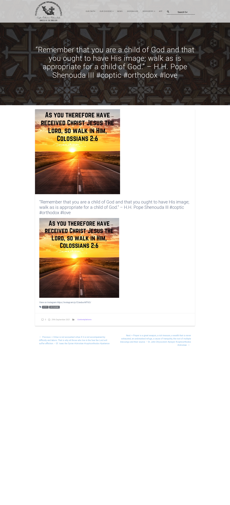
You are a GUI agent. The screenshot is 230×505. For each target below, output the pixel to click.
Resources (148, 11)
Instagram (54, 307)
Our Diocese (106, 11)
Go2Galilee (132, 11)
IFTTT (45, 307)
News (120, 11)
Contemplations (84, 320)
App (160, 11)
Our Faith (90, 11)
